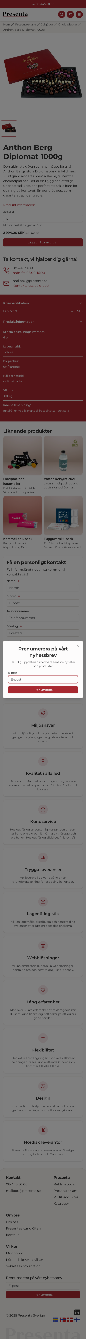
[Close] (77, 645)
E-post (12, 672)
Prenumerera (43, 690)
